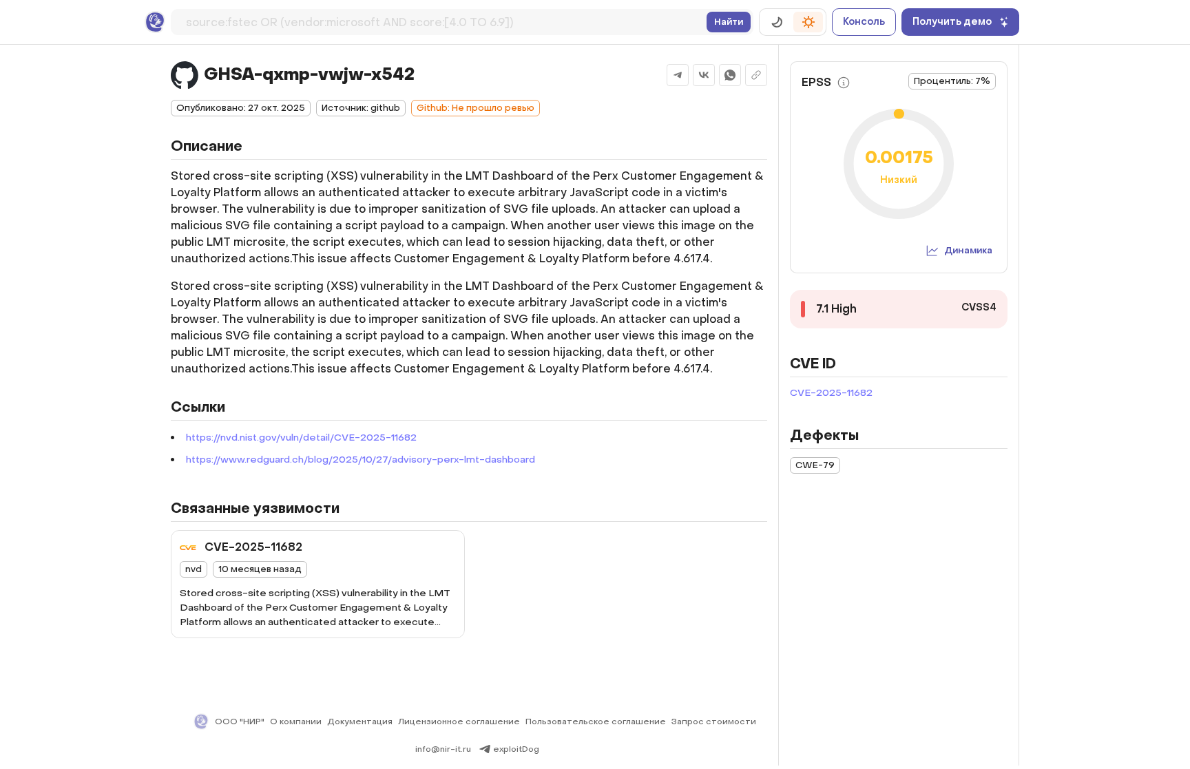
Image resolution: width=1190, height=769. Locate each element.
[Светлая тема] (808, 22)
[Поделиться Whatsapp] (730, 75)
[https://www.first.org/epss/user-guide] (843, 82)
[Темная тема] (776, 22)
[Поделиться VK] (704, 75)
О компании (296, 721)
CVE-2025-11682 (831, 392)
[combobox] (443, 20)
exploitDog (516, 749)
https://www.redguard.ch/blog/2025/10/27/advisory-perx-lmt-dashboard (360, 459)
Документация (360, 721)
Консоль (864, 21)
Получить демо (952, 21)
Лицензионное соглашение (459, 721)
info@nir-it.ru (443, 749)
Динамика (968, 250)
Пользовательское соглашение (595, 721)
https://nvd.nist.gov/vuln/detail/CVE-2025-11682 (301, 437)
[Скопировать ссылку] (756, 75)
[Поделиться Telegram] (678, 75)
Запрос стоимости (713, 721)
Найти (728, 22)
